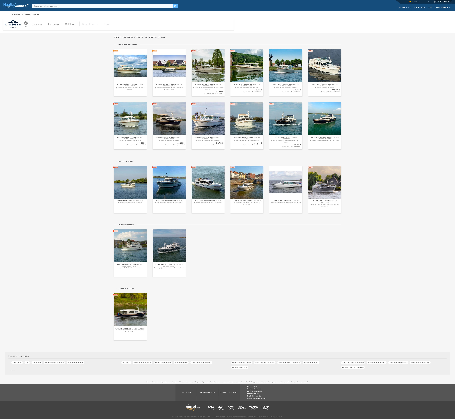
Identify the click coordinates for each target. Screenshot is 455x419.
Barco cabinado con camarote (201, 362)
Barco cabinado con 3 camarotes (353, 367)
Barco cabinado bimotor (163, 362)
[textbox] (102, 6)
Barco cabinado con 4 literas (420, 362)
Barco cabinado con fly (239, 367)
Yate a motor (37, 362)
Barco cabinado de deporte (376, 362)
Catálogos (419, 7)
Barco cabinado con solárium (54, 362)
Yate (27, 362)
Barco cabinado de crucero (398, 362)
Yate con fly (126, 362)
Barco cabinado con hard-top (241, 362)
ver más (13, 371)
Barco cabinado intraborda (142, 362)
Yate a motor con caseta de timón (353, 362)
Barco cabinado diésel (311, 362)
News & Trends (442, 7)
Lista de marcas (252, 386)
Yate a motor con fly (181, 362)
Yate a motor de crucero (75, 362)
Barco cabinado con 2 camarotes (289, 362)
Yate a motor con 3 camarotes (264, 362)
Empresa (37, 24)
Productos (404, 7)
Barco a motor (17, 362)
